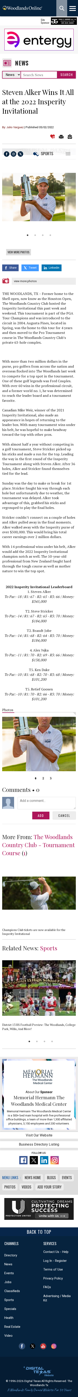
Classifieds (12, 1291)
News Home (33, 1177)
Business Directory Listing (39, 1144)
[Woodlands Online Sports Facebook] (6, 154)
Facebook (23, 1346)
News (22, 63)
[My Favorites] (52, 136)
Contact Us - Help (55, 1252)
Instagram (55, 1346)
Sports (47, 153)
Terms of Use (53, 1269)
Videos (26, 1187)
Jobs (7, 1282)
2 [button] (35, 235)
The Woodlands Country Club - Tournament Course (38, 845)
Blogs (51, 1177)
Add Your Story (49, 1187)
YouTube (44, 1346)
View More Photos (18, 252)
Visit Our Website (39, 1135)
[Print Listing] (61, 136)
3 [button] (43, 235)
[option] (39, 197)
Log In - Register (55, 1261)
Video (8, 1336)
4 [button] (50, 235)
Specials (10, 1309)
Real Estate (12, 1327)
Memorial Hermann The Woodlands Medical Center (39, 1100)
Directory (10, 1255)
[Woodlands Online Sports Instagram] (13, 154)
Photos (9, 1187)
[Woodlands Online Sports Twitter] (20, 154)
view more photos (25, 281)
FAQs (47, 1287)
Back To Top (39, 1232)
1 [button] (27, 235)
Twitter (34, 1346)
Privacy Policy (53, 1278)
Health (8, 1318)
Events (67, 1177)
